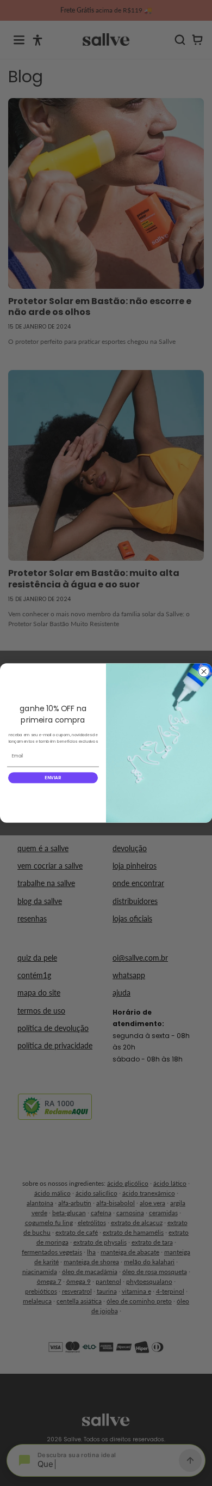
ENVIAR (53, 777)
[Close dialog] (203, 671)
